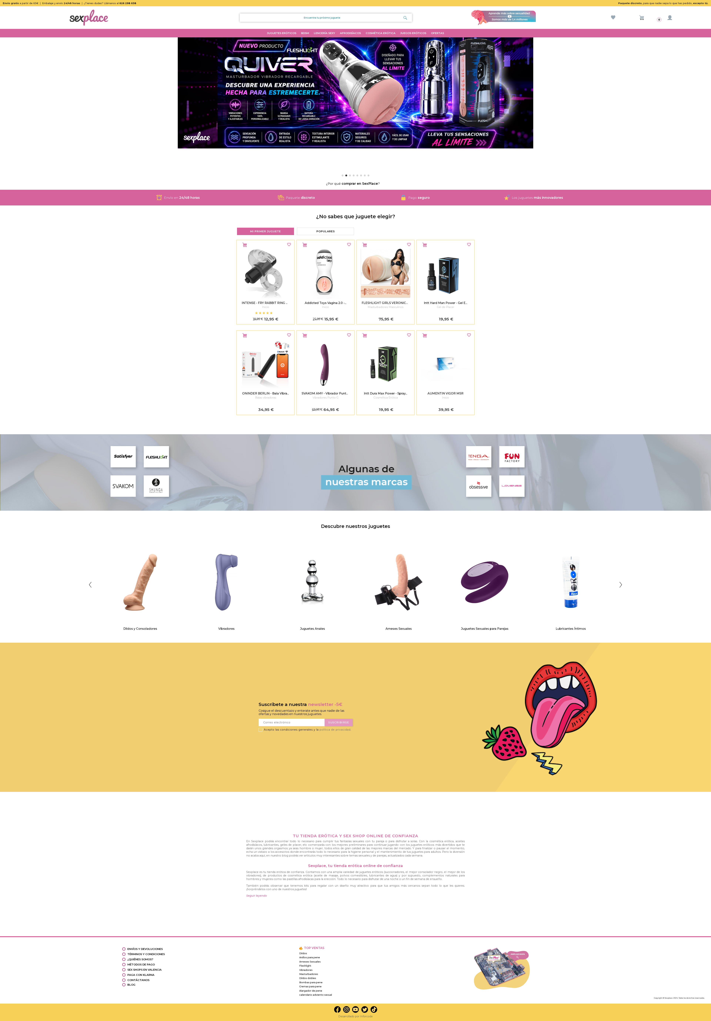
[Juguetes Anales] (245, 542)
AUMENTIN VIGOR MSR (445, 393)
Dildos (303, 953)
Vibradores (306, 970)
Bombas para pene (311, 982)
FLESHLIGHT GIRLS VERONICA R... (387, 303)
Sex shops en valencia (144, 969)
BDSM (305, 33)
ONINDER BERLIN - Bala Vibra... (265, 393)
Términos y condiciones (146, 954)
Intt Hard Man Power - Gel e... (445, 303)
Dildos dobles (307, 978)
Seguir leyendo (256, 895)
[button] (4, 104)
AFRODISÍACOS (350, 33)
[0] (641, 17)
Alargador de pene (310, 990)
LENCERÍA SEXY (324, 33)
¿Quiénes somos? (140, 959)
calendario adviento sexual (315, 994)
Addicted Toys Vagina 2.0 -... (325, 303)
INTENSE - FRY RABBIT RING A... (266, 303)
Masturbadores (308, 974)
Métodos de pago (141, 964)
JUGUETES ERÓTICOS (281, 33)
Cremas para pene (310, 986)
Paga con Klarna (140, 975)
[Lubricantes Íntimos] (503, 542)
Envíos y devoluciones (145, 949)
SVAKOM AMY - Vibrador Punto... (326, 393)
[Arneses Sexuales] (331, 542)
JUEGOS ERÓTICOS (413, 33)
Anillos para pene (309, 957)
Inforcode (366, 1016)
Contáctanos (138, 980)
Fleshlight (305, 965)
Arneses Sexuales (310, 961)
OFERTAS (437, 33)
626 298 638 (127, 3)
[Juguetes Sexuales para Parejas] (417, 542)
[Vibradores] (159, 542)
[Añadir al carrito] (245, 245)
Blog (131, 984)
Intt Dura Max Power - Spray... (385, 393)
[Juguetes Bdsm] (589, 542)
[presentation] (234, 326)
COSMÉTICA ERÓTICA (380, 33)
